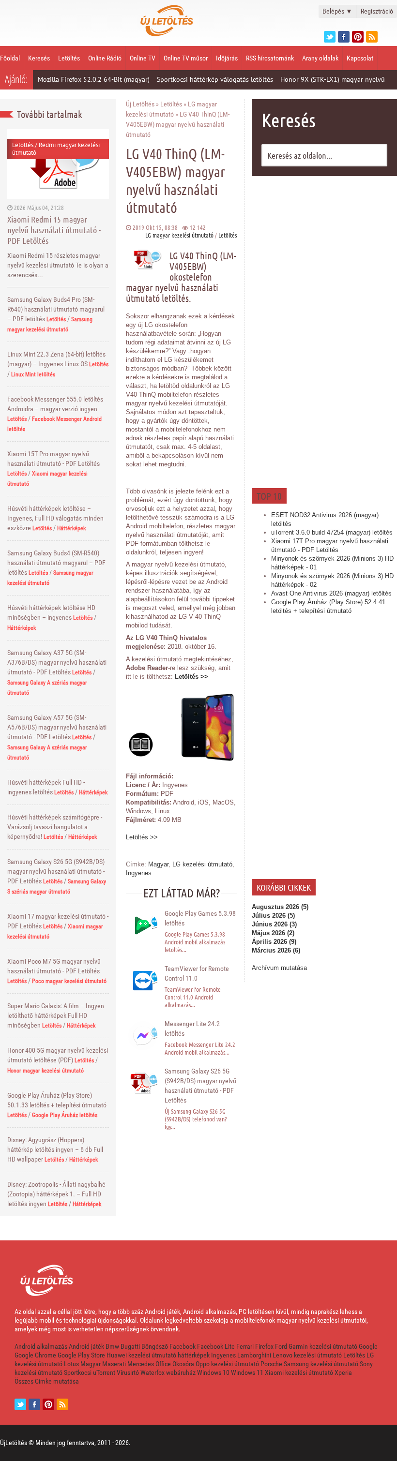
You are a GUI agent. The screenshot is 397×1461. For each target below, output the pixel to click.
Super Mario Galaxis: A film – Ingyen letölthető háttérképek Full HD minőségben (55, 1015)
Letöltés (69, 58)
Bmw (112, 1346)
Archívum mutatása (279, 967)
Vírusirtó (128, 1372)
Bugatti (130, 1346)
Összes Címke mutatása (47, 1381)
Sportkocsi (78, 1372)
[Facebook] (344, 37)
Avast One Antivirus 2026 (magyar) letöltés (331, 593)
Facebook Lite (216, 1346)
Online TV (142, 58)
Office (163, 1364)
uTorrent (104, 1372)
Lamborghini (254, 1355)
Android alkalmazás (41, 1346)
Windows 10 (213, 1372)
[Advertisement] (324, 331)
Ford (281, 1346)
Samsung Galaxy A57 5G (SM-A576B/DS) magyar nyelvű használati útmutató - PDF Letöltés (57, 727)
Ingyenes (139, 873)
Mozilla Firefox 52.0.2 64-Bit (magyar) (94, 79)
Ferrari (245, 1346)
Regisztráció (377, 11)
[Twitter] (330, 37)
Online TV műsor (186, 58)
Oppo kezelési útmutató (227, 1364)
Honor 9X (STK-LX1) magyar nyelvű (332, 79)
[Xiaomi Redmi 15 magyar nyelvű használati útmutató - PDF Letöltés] (58, 163)
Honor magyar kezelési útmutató (45, 1070)
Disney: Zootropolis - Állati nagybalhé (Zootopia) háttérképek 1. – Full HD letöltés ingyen (56, 1194)
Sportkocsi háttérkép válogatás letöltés (215, 79)
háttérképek (194, 1355)
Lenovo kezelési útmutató (307, 1355)
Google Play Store (81, 1355)
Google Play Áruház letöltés (64, 1115)
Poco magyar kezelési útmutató (69, 981)
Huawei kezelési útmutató (141, 1355)
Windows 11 (247, 1372)
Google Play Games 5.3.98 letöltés (200, 918)
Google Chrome (35, 1355)
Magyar (158, 864)
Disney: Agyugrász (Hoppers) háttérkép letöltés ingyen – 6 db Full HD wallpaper (55, 1149)
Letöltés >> (191, 676)
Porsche (271, 1364)
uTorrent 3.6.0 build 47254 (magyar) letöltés (332, 532)
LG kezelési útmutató (202, 864)
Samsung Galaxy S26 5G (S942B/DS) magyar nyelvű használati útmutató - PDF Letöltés (56, 871)
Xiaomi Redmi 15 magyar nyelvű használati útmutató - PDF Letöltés (54, 230)
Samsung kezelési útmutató (321, 1364)
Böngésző (154, 1346)
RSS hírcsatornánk (270, 58)
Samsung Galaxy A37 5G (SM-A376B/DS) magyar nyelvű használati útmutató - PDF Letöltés (57, 662)
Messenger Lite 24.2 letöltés (192, 1028)
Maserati (114, 1364)
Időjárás (227, 58)
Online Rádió (105, 58)
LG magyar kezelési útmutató (179, 235)
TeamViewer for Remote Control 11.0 (197, 973)
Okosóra (183, 1364)
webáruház (181, 1372)
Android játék (86, 1346)
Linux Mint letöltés (33, 374)
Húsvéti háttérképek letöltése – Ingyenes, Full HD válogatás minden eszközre (55, 518)
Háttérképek (71, 528)
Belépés (337, 11)
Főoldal (10, 58)
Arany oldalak (320, 58)
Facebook (182, 1346)
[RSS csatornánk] (372, 37)
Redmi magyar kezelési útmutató (56, 149)
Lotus (71, 1364)
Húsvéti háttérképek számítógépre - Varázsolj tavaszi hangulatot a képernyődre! (54, 826)
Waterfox (152, 1372)
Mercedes (140, 1364)
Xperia (343, 1372)
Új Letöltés (140, 104)
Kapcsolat (360, 58)
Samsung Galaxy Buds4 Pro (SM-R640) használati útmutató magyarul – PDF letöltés (56, 309)
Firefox (264, 1346)
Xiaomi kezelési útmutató (299, 1372)
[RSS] (62, 1404)
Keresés (39, 58)
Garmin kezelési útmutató (323, 1346)
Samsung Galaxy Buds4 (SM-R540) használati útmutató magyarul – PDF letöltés (56, 562)
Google (368, 1346)
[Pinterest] (358, 37)
